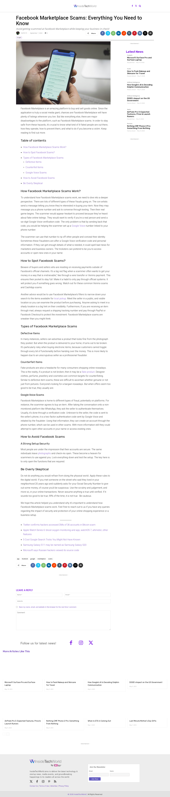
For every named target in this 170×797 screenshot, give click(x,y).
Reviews (129, 123)
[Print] (150, 33)
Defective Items (34, 162)
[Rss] (55, 782)
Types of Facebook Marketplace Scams (43, 157)
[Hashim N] (18, 33)
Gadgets (129, 55)
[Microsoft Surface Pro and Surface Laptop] (120, 60)
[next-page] (7, 734)
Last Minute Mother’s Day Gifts (142, 721)
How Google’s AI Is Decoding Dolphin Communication (139, 86)
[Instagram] (81, 643)
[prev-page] (4, 734)
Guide (129, 69)
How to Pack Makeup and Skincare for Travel (138, 72)
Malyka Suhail (131, 76)
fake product (88, 371)
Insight (19, 37)
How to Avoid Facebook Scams (39, 178)
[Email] (145, 33)
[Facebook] (132, 6)
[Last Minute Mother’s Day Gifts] (147, 706)
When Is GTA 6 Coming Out (99, 721)
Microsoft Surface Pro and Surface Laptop (139, 59)
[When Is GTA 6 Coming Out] (106, 706)
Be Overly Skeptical (33, 183)
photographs (44, 453)
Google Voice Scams (36, 172)
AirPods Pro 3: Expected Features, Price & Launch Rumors (138, 114)
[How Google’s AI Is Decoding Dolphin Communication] (120, 87)
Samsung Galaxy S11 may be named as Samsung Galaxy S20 (54, 545)
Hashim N (23, 33)
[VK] (140, 33)
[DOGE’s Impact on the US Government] (120, 100)
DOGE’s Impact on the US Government (138, 99)
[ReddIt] (124, 33)
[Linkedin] (118, 33)
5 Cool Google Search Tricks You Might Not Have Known (51, 539)
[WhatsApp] (113, 33)
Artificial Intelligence (133, 82)
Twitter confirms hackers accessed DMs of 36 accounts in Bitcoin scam (59, 524)
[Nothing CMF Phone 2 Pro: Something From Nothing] (120, 128)
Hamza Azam (131, 103)
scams (50, 559)
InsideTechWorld (80, 794)
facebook (25, 559)
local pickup (60, 298)
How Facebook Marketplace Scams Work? (44, 147)
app (18, 559)
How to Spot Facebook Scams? (39, 152)
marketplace (42, 559)
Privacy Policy (64, 786)
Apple (129, 109)
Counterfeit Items (34, 167)
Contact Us (34, 786)
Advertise (53, 786)
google (32, 559)
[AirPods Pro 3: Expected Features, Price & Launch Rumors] (120, 114)
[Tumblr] (129, 33)
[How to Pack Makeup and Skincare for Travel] (120, 73)
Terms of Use (44, 786)
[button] (140, 6)
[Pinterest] (134, 33)
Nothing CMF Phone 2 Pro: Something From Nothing (139, 127)
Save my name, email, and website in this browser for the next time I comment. (48, 607)
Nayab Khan (131, 62)
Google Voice (78, 225)
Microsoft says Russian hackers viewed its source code (51, 550)
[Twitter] (136, 6)
